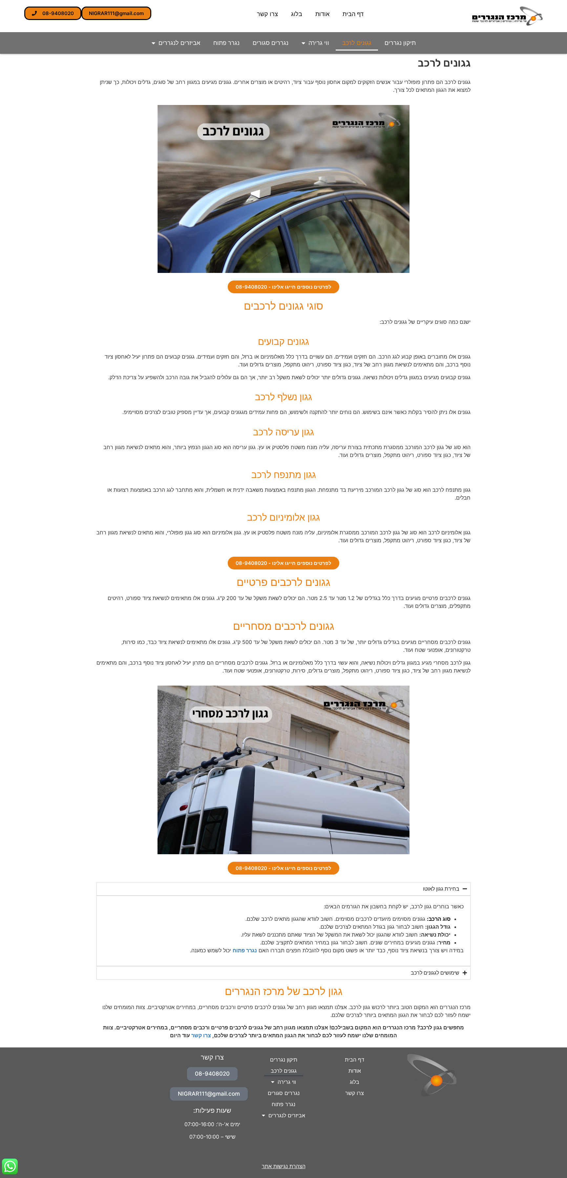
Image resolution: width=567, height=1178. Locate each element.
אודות (322, 13)
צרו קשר (267, 13)
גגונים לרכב (356, 42)
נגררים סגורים (270, 42)
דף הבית (353, 13)
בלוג (296, 13)
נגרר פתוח (226, 42)
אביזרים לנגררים (179, 42)
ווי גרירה (318, 42)
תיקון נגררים (400, 42)
